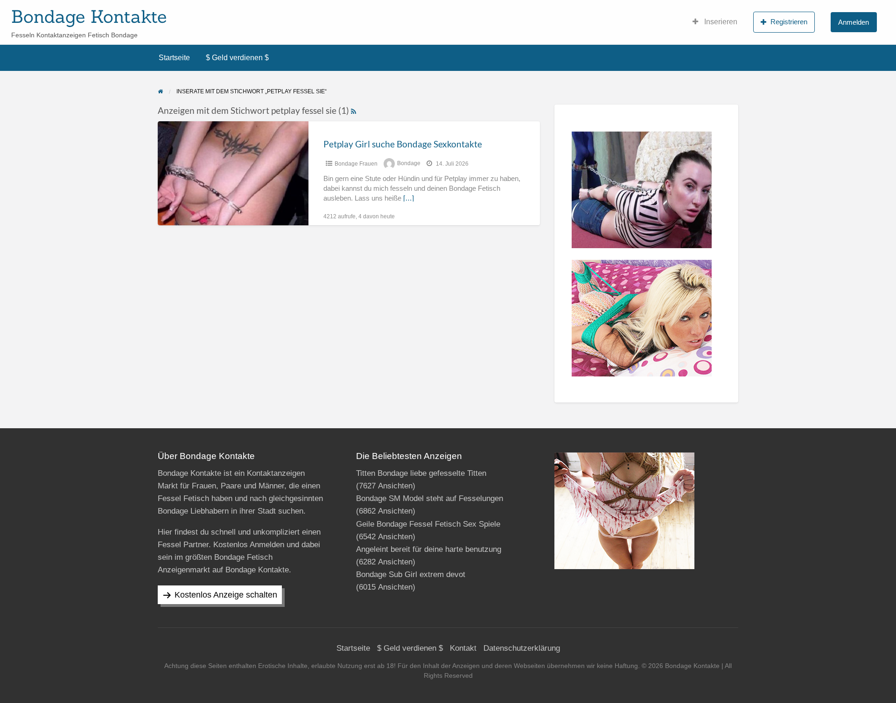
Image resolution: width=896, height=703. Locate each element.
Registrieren (788, 22)
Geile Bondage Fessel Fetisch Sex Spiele (428, 524)
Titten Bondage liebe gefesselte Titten (421, 473)
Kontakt (463, 648)
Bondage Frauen (356, 163)
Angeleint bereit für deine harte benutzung (428, 549)
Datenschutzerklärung (521, 648)
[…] (408, 198)
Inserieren (719, 22)
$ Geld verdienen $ (237, 58)
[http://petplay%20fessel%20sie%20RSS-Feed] (353, 110)
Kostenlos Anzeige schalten (226, 594)
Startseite (174, 58)
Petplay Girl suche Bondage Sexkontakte (402, 144)
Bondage (408, 163)
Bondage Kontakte (89, 16)
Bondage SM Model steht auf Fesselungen (429, 498)
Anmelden (853, 22)
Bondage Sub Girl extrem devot (410, 574)
